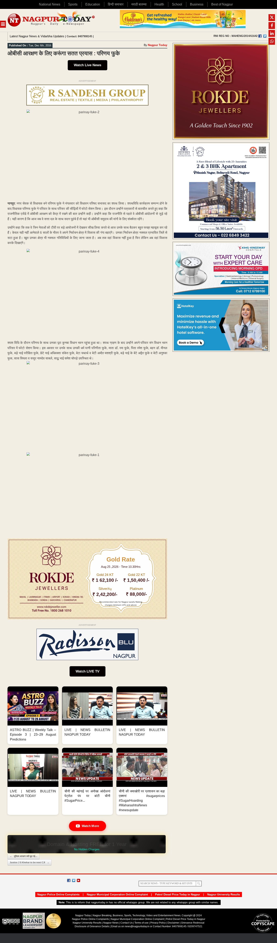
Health (159, 4)
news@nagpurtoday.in (137, 926)
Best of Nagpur (222, 4)
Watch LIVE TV (87, 671)
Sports (72, 4)
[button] (33, 715)
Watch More (90, 826)
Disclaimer (173, 922)
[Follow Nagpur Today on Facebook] (68, 880)
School (177, 4)
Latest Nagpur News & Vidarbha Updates (37, 36)
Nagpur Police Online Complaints (58, 894)
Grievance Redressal (192, 922)
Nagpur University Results (223, 894)
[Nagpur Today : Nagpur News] (52, 20)
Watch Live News (87, 65)
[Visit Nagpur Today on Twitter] (264, 36)
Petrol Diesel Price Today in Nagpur (177, 894)
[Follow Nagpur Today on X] (73, 880)
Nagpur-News (111, 922)
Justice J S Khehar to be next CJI (29, 862)
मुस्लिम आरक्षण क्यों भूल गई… (23, 856)
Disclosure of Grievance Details (92, 926)
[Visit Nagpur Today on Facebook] (260, 36)
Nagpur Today (157, 45)
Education (92, 4)
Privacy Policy (158, 922)
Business (196, 4)
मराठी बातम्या (139, 4)
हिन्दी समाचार (115, 4)
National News (49, 4)
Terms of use (141, 922)
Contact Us (126, 922)
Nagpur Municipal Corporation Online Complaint (117, 894)
